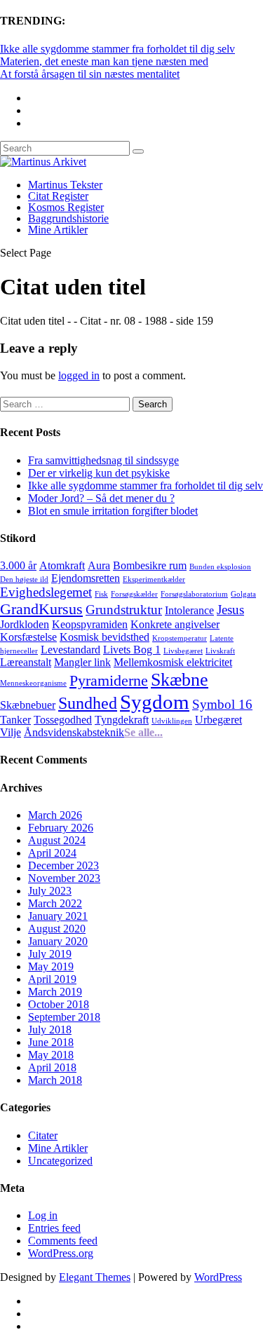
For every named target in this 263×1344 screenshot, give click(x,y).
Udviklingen (171, 721)
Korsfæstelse (28, 637)
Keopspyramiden (90, 624)
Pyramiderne (108, 680)
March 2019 (55, 992)
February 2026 (60, 828)
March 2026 (55, 815)
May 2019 (51, 966)
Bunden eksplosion (220, 567)
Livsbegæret (183, 651)
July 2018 (50, 1030)
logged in (79, 375)
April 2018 (52, 1067)
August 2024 (57, 840)
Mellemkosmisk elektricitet (173, 662)
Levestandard (70, 650)
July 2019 (50, 954)
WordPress (218, 1277)
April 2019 (52, 979)
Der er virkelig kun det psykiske (99, 473)
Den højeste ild (24, 579)
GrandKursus (41, 609)
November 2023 (64, 878)
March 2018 (55, 1080)
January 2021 (58, 916)
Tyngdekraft (122, 720)
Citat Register (58, 196)
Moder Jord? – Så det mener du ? (101, 498)
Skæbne (179, 679)
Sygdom (154, 702)
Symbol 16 (222, 704)
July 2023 (50, 891)
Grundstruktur (124, 609)
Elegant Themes (94, 1277)
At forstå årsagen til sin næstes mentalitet (90, 74)
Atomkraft (62, 565)
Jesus (230, 609)
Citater (43, 1135)
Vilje (10, 732)
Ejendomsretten (85, 578)
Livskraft (220, 651)
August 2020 (57, 929)
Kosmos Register (66, 207)
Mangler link (82, 662)
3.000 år (18, 565)
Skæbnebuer (27, 705)
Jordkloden (24, 624)
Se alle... (143, 732)
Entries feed (54, 1228)
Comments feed (62, 1241)
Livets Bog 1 (132, 650)
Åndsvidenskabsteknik (74, 732)
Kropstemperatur (179, 638)
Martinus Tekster (65, 185)
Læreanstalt (25, 662)
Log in (43, 1215)
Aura (99, 565)
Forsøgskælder (134, 594)
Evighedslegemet (46, 592)
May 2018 (51, 1055)
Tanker (15, 720)
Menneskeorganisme (33, 683)
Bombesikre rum (150, 565)
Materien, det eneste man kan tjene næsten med (104, 61)
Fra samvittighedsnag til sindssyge (103, 460)
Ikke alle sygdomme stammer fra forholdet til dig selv (117, 49)
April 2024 (52, 853)
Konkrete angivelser (175, 624)
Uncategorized (60, 1161)
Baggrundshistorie (68, 218)
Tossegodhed (63, 720)
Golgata (243, 594)
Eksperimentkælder (154, 579)
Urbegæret (218, 720)
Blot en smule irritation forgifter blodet (113, 511)
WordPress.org (60, 1253)
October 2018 (58, 1004)
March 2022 (55, 903)
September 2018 (64, 1017)
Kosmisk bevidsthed (104, 637)
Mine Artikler (58, 230)
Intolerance (189, 610)
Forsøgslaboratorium (194, 594)
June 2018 (51, 1042)
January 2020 (58, 941)
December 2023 (63, 865)
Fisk (101, 594)
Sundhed (87, 702)
